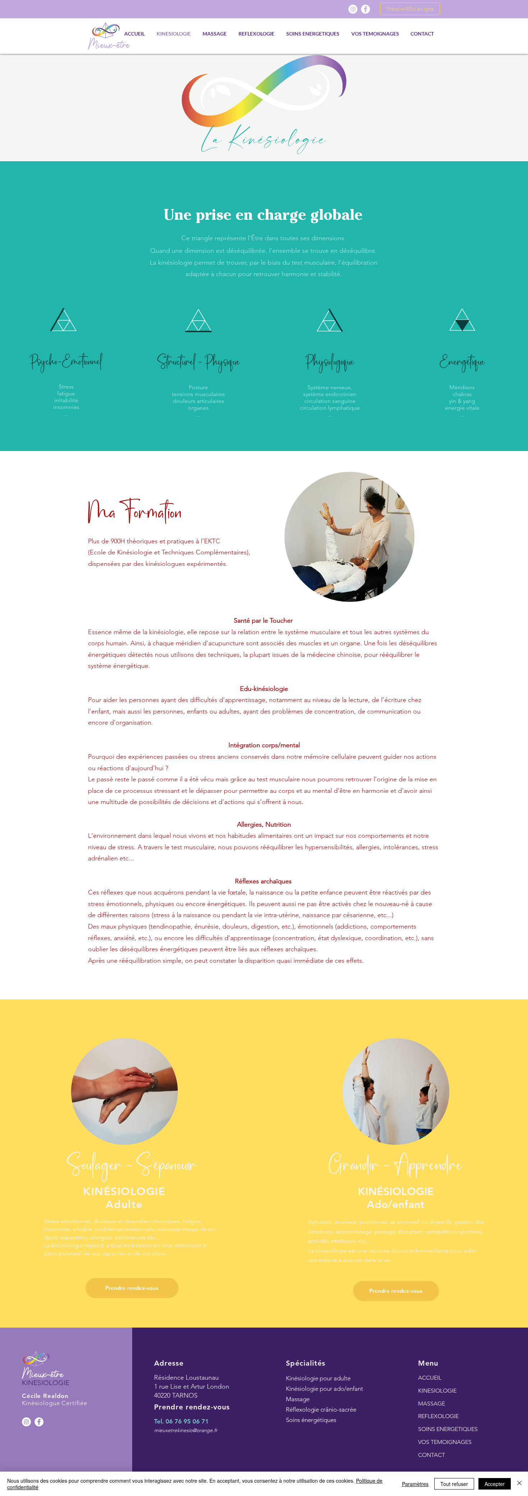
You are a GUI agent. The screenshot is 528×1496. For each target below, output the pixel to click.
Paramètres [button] (415, 1483)
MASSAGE (431, 1403)
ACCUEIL (429, 1377)
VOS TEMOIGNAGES (445, 1442)
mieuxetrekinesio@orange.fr (185, 1430)
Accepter (495, 1483)
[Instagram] (352, 9)
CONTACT (431, 1454)
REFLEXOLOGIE (438, 1416)
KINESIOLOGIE (437, 1390)
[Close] (519, 1483)
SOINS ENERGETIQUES (448, 1429)
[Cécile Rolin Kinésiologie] (365, 9)
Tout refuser (454, 1483)
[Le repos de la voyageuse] (38, 1421)
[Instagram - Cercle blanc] (26, 1421)
